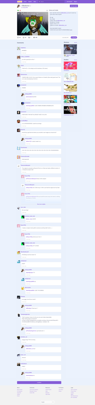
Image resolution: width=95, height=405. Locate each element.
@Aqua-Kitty (29, 187)
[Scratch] (19, 1)
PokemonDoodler (25, 156)
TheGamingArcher (25, 314)
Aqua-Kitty (27, 176)
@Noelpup (28, 308)
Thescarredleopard (25, 165)
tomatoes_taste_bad (30, 216)
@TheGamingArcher (31, 330)
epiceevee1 (23, 111)
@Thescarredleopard (31, 178)
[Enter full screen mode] (47, 10)
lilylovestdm (28, 287)
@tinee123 (28, 141)
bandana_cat (24, 337)
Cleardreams (24, 147)
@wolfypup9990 (30, 105)
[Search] (39, 1)
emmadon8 (23, 85)
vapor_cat (23, 354)
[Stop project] (20, 11)
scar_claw (23, 207)
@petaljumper (29, 272)
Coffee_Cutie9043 (25, 56)
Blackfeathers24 (25, 252)
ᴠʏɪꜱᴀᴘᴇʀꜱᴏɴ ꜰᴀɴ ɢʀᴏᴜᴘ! (69, 115)
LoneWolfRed (24, 120)
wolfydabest (24, 363)
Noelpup (23, 296)
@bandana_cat (65, 13)
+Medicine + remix (70, 55)
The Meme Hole (67, 103)
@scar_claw (29, 219)
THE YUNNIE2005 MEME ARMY (69, 81)
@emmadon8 (29, 96)
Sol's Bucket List (67, 92)
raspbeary (23, 47)
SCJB (22, 65)
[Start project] (18, 11)
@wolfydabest (29, 375)
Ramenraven (24, 74)
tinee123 (23, 129)
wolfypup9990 (25, 7)
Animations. (66, 70)
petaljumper (23, 260)
